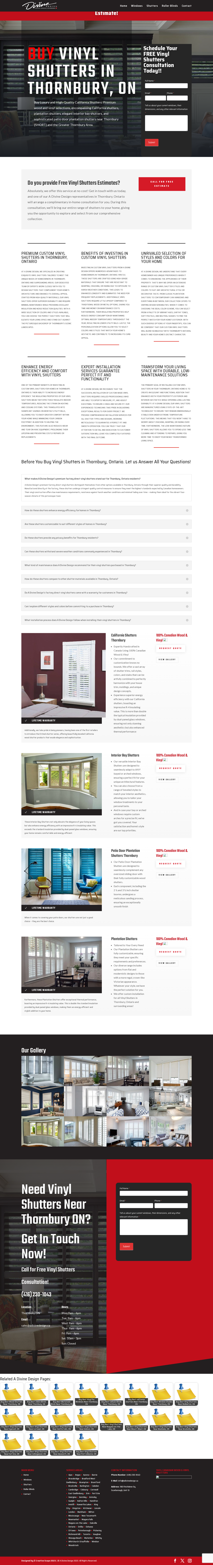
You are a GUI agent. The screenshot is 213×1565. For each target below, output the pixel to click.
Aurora (86, 1474)
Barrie (94, 1474)
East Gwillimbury (75, 1493)
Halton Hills (82, 1501)
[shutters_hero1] (42, 1085)
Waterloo (88, 1538)
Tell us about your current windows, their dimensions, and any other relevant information (166, 109)
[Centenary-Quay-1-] (127, 1115)
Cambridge (73, 1489)
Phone (170, 93)
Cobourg (84, 1489)
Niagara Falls (87, 1519)
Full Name (150, 80)
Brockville (72, 1486)
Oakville (93, 1523)
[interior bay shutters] (61, 781)
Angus (77, 1474)
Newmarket (73, 1519)
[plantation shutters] (61, 962)
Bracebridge (73, 1478)
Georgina (72, 1497)
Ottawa (71, 1530)
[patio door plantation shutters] (61, 876)
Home (123, 6)
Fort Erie (96, 1493)
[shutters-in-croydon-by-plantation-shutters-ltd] (127, 1145)
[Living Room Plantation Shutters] (85, 1085)
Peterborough (84, 1530)
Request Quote (170, 648)
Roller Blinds (170, 6)
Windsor (95, 1541)
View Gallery (167, 659)
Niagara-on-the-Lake (77, 1523)
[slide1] (127, 1085)
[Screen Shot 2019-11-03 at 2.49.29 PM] (42, 1115)
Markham (81, 1512)
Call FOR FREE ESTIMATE (162, 184)
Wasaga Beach (75, 1538)
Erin (88, 1493)
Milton (91, 1512)
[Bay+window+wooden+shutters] (42, 1145)
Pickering (97, 1530)
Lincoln (97, 1508)
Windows (137, 6)
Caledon (95, 1486)
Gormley (83, 1497)
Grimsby (93, 1497)
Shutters (152, 6)
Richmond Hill (74, 1534)
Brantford (95, 1482)
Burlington (84, 1486)
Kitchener (87, 1508)
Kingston (76, 1508)
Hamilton (94, 1501)
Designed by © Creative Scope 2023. (39, 1560)
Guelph (71, 1501)
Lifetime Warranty (43, 721)
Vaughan (97, 1534)
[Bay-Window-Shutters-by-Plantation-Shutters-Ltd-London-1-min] (170, 1145)
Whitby (98, 1538)
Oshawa (89, 1526)
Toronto (86, 1534)
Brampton (83, 1482)
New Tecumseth (89, 1515)
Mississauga (73, 1515)
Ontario (71, 1526)
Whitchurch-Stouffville (78, 1541)
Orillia (80, 1526)
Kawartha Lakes (84, 1504)
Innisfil (71, 1504)
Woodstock (73, 1545)
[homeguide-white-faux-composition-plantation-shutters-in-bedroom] (85, 1145)
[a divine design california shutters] (63, 675)
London (71, 1512)
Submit (151, 142)
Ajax (70, 1474)
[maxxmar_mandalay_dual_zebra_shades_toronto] (170, 1115)
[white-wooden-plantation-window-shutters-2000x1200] (85, 1115)
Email (148, 93)
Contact (187, 6)
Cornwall (94, 1489)
